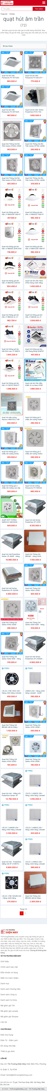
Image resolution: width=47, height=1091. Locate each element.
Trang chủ (4, 14)
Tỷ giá (15, 1082)
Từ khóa (12, 14)
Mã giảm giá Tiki (8, 1005)
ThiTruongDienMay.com (18, 1089)
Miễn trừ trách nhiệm (9, 978)
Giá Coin (6, 1084)
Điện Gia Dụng (7, 1035)
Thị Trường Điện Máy (36, 1089)
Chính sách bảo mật (9, 967)
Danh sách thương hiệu (10, 989)
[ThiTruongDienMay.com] (9, 3)
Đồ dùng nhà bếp (8, 1046)
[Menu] (43, 2)
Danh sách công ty (9, 994)
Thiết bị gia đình (8, 1051)
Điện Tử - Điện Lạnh (9, 1040)
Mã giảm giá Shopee (9, 1016)
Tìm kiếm (39, 9)
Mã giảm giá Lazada (9, 1011)
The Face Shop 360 (25, 1082)
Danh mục (5, 983)
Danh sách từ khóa (9, 1000)
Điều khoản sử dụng (9, 972)
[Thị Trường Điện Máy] (12, 931)
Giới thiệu (5, 961)
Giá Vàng (37, 1082)
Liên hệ (4, 1022)
